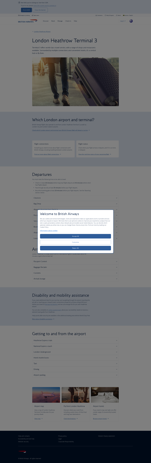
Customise (75, 242)
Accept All (75, 236)
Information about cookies (48, 231)
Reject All (75, 248)
